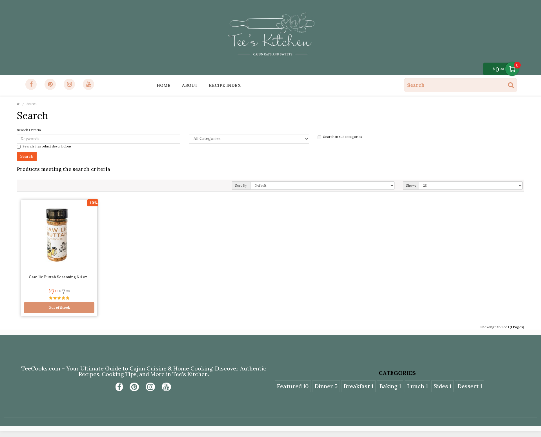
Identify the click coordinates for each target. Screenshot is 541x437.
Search (31, 104)
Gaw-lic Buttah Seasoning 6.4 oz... (59, 277)
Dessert (469, 386)
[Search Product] (511, 85)
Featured (293, 386)
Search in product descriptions (47, 146)
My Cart (512, 69)
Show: (411, 185)
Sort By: (241, 185)
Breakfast (358, 386)
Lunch (417, 386)
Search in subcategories (342, 136)
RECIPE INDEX (225, 85)
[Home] (18, 104)
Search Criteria (29, 130)
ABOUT (190, 85)
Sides (442, 386)
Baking (390, 386)
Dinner (326, 386)
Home (163, 85)
